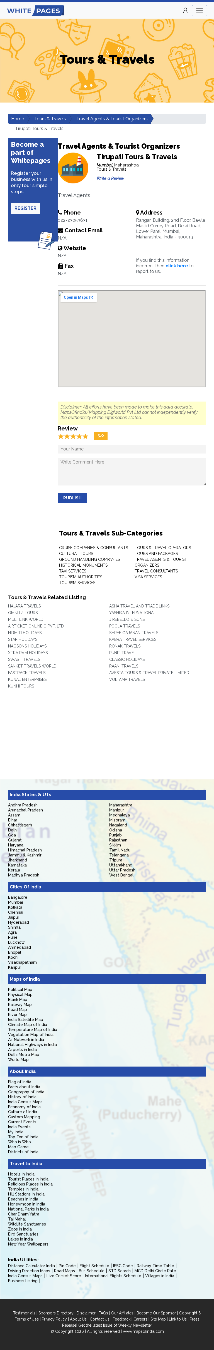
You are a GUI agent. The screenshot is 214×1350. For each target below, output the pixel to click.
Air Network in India (26, 1039)
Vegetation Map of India (31, 1034)
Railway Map (20, 1004)
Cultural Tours (76, 553)
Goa (12, 835)
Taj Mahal (17, 1219)
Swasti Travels (24, 659)
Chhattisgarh (20, 825)
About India (23, 1071)
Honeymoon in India (26, 1204)
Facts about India (24, 1087)
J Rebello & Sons (127, 619)
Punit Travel (122, 653)
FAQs (103, 1313)
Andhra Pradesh (23, 805)
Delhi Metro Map (23, 1054)
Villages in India (159, 1276)
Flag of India (19, 1082)
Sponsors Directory (56, 1313)
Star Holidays (22, 639)
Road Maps (64, 1271)
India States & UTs (30, 794)
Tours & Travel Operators (163, 548)
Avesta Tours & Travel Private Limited (149, 673)
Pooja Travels (124, 626)
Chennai (15, 912)
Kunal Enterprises (27, 679)
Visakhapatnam (22, 962)
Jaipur (13, 917)
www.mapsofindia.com (143, 1331)
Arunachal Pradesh (25, 810)
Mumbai (15, 902)
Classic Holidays (127, 659)
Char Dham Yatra (23, 1214)
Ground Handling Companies (89, 559)
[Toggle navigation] (199, 10)
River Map (17, 1014)
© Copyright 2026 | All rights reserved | (86, 1331)
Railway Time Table (155, 1266)
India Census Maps (25, 1102)
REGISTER (25, 208)
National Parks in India (28, 1209)
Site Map (158, 1319)
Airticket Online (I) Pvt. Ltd (36, 626)
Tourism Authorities (80, 577)
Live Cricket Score (64, 1276)
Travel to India (26, 1163)
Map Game (18, 1147)
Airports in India (22, 1049)
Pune (13, 937)
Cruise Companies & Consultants (93, 548)
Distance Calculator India (31, 1266)
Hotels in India (21, 1174)
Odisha (115, 830)
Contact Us (100, 1319)
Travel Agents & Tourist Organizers (112, 118)
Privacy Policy (54, 1319)
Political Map (20, 989)
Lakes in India (20, 1239)
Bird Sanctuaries (23, 1234)
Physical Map (20, 994)
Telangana (119, 855)
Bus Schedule (91, 1271)
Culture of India (22, 1112)
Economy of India (24, 1107)
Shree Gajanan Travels (133, 633)
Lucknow (16, 942)
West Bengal (121, 875)
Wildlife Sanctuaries (27, 1224)
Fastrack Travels (26, 673)
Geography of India (26, 1092)
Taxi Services (72, 571)
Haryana (15, 845)
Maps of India (25, 979)
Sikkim (115, 845)
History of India (22, 1097)
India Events (19, 1127)
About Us (78, 1319)
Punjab (115, 835)
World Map (18, 1059)
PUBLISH (72, 497)
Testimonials (24, 1313)
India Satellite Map (25, 1019)
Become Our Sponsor (156, 1313)
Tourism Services (77, 583)
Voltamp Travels (127, 679)
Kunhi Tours (21, 686)
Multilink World (25, 619)
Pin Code (67, 1266)
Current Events (22, 1122)
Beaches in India (23, 1199)
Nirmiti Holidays (25, 633)
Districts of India (23, 1152)
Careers (140, 1319)
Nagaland (118, 825)
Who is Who (19, 1142)
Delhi (13, 830)
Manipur (116, 810)
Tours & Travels (50, 118)
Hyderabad (18, 922)
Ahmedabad (19, 947)
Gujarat (15, 840)
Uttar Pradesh (122, 870)
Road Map (17, 1009)
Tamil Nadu (119, 850)
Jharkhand (17, 860)
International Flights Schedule (113, 1276)
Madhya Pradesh (23, 875)
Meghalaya (119, 815)
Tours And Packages (156, 553)
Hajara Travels (24, 606)
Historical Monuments (83, 565)
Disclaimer (86, 1313)
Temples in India (23, 1189)
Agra (12, 932)
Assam (14, 815)
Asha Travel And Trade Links (139, 606)
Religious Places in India (30, 1184)
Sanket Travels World (32, 666)
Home (17, 118)
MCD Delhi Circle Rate (155, 1271)
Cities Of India (25, 887)
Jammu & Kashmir (25, 855)
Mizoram (117, 820)
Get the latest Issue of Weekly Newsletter (115, 1325)
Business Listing (23, 1281)
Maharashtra (120, 805)
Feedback (121, 1319)
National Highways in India (32, 1044)
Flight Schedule (94, 1266)
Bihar (12, 820)
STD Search (119, 1271)
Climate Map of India (27, 1024)
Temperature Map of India (32, 1029)
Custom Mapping (24, 1117)
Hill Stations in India (26, 1194)
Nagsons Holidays (27, 646)
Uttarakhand (120, 865)
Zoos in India (20, 1229)
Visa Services (148, 577)
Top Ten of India (23, 1137)
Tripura (115, 860)
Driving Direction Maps (29, 1271)
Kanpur (14, 967)
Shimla (14, 927)
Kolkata (15, 907)
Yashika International (132, 613)
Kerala (14, 870)
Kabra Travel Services (132, 639)
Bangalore (17, 897)
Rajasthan (118, 840)
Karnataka (17, 865)
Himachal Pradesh (25, 850)
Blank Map (17, 999)
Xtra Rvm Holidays (28, 653)
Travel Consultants (156, 571)
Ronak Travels (124, 646)
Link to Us (178, 1319)
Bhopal (14, 952)
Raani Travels (123, 666)
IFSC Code (123, 1266)
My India (15, 1132)
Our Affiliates (122, 1313)
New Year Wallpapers (28, 1244)
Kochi (13, 957)
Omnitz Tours (23, 613)
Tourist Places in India (28, 1179)
